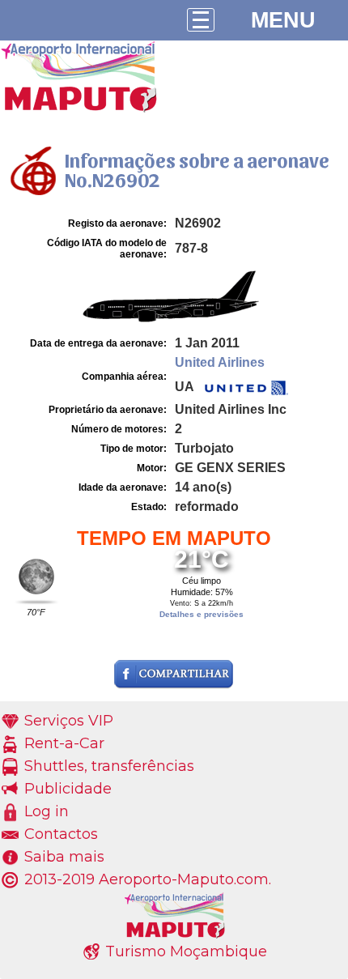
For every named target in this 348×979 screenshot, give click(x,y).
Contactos (61, 834)
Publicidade (68, 789)
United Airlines (220, 362)
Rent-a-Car (64, 743)
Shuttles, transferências (109, 766)
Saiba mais (64, 857)
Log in (46, 811)
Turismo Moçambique (186, 951)
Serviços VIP (68, 721)
